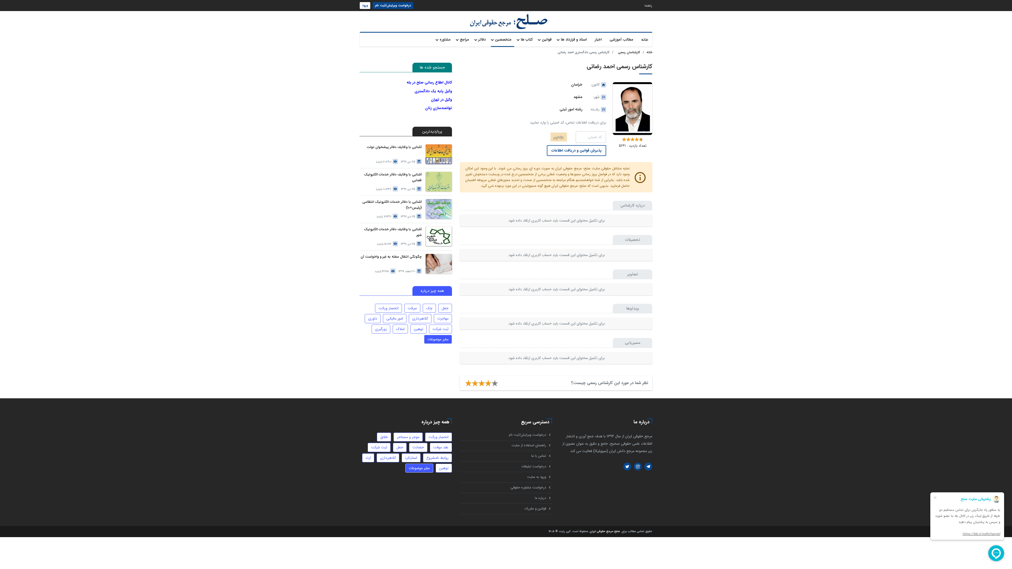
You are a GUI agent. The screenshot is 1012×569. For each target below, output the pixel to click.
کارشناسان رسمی (629, 52)
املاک (400, 329)
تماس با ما (538, 456)
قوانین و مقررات (535, 508)
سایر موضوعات (438, 339)
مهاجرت (443, 318)
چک (429, 308)
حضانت (418, 447)
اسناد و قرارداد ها (574, 39)
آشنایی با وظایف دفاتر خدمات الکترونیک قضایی (393, 177)
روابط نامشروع (437, 458)
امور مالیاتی (394, 318)
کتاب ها (527, 39)
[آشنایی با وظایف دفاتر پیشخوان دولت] (439, 154)
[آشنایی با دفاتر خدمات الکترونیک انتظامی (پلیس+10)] (439, 209)
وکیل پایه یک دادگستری (433, 91)
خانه (644, 40)
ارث (368, 458)
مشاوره (445, 39)
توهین (418, 329)
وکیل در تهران (441, 99)
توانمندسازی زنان (438, 108)
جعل (445, 308)
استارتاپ (411, 458)
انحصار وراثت (388, 308)
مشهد (577, 97)
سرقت (412, 308)
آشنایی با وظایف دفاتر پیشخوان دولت (394, 147)
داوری (372, 318)
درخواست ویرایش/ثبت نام (393, 5)
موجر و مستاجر (408, 437)
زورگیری (381, 329)
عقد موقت (441, 447)
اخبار (598, 39)
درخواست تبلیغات (533, 466)
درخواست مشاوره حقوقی (528, 487)
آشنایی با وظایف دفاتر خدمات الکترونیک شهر (393, 232)
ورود (365, 5)
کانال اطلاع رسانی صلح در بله (429, 82)
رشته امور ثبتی (570, 109)
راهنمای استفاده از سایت (529, 445)
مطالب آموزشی (621, 39)
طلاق (384, 437)
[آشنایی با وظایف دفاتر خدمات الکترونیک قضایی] (439, 182)
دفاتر (482, 39)
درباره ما (540, 498)
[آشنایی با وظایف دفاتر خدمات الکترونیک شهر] (439, 236)
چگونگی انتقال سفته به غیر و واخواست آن (391, 256)
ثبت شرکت (440, 329)
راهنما (648, 5)
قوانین (547, 39)
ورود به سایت (536, 477)
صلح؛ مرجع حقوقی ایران (605, 531)
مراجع (464, 39)
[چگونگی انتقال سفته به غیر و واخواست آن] (439, 264)
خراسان (576, 84)
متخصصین (503, 39)
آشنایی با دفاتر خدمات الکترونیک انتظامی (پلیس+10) (392, 204)
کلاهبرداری (420, 318)
